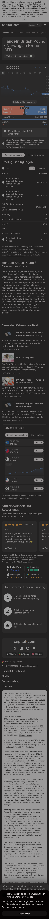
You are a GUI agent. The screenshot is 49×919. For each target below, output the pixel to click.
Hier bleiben (24, 914)
